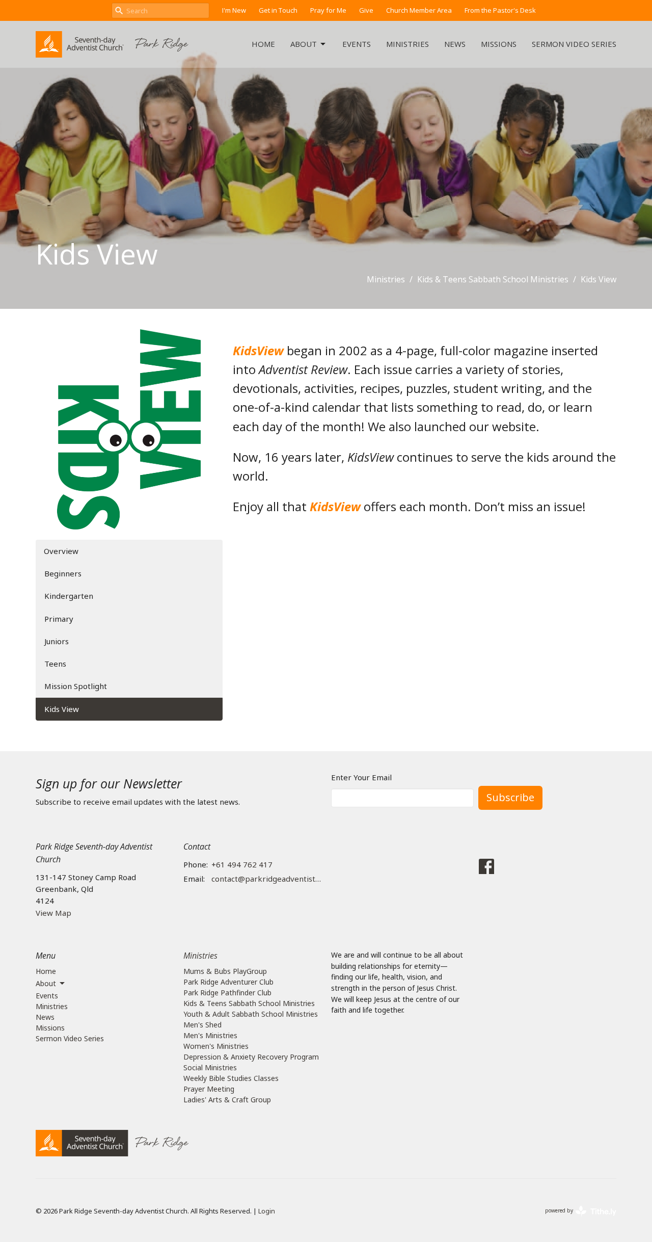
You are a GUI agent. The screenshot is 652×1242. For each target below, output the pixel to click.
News (455, 44)
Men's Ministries (210, 1035)
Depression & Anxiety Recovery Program (251, 1057)
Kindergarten (68, 596)
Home (263, 44)
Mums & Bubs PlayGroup (225, 971)
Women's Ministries (216, 1046)
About (303, 44)
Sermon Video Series (574, 44)
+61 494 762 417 (242, 864)
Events (356, 44)
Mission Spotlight (75, 686)
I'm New (234, 10)
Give (366, 10)
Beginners (63, 573)
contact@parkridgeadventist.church (266, 879)
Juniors (56, 641)
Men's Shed (202, 1024)
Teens (55, 663)
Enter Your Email (361, 777)
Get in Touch (278, 10)
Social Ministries (210, 1067)
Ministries (407, 44)
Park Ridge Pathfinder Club (227, 992)
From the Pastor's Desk (500, 10)
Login (266, 1210)
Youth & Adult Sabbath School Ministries (250, 1014)
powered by (575, 1219)
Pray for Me (328, 10)
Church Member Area (419, 10)
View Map (53, 913)
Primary (58, 619)
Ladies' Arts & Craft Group (227, 1099)
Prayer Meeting (208, 1089)
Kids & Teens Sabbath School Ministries (492, 279)
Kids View (61, 709)
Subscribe (510, 797)
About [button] (46, 983)
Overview (61, 551)
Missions (499, 44)
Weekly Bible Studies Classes (231, 1078)
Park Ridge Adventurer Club (228, 982)
